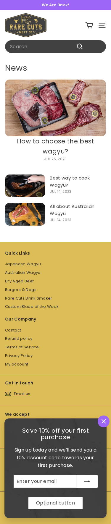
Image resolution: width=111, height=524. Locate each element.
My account (16, 364)
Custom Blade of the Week (32, 306)
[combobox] (55, 46)
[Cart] (89, 25)
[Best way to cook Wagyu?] (25, 185)
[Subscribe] (87, 481)
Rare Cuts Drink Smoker (28, 298)
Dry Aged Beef (19, 281)
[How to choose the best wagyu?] (55, 108)
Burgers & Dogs (20, 289)
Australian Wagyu (23, 272)
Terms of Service (22, 347)
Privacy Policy (19, 355)
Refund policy (19, 338)
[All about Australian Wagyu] (25, 214)
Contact (13, 330)
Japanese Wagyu (23, 264)
